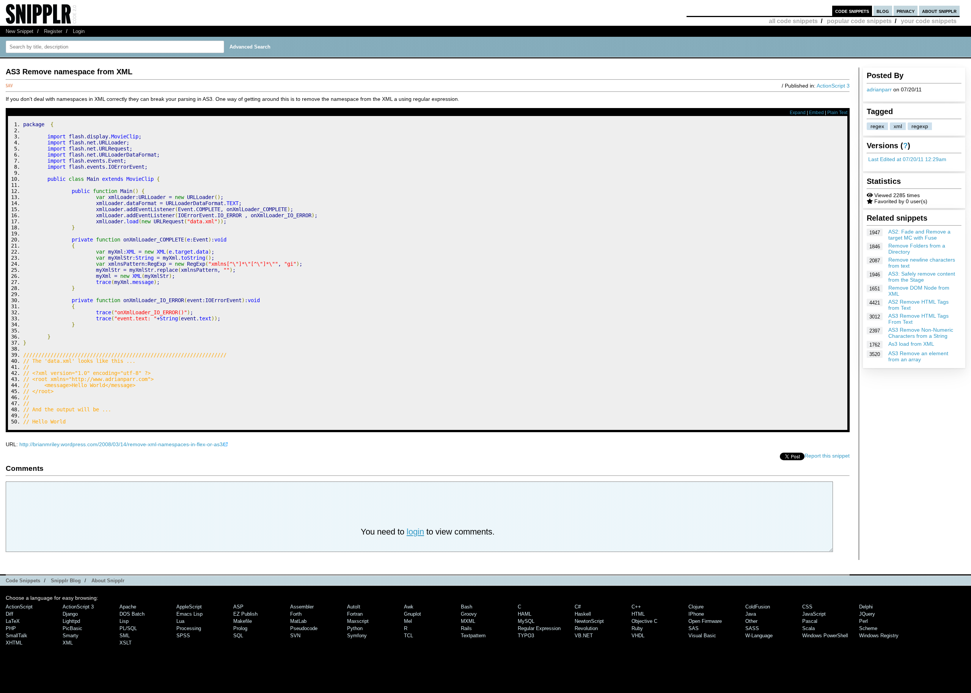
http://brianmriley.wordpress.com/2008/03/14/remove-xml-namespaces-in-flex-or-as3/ (121, 444)
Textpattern (473, 635)
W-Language (759, 635)
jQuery (867, 614)
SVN (295, 635)
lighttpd (71, 621)
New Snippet (19, 31)
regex (877, 126)
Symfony (357, 635)
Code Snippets (23, 580)
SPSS (183, 635)
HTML (638, 614)
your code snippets (929, 21)
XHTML (14, 643)
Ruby (637, 628)
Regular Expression (539, 628)
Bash (466, 607)
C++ (636, 607)
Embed (816, 112)
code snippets (852, 11)
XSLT (125, 643)
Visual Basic (702, 635)
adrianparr (879, 89)
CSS (807, 607)
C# (578, 607)
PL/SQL (128, 628)
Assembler (302, 607)
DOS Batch (132, 614)
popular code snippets (859, 21)
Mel (408, 621)
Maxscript (358, 621)
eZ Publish (245, 614)
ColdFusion (757, 607)
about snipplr (939, 11)
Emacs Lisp (189, 614)
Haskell (583, 614)
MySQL (526, 621)
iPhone (696, 614)
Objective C (644, 621)
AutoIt (353, 607)
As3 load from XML (911, 344)
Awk (408, 607)
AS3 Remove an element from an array (918, 356)
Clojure (696, 607)
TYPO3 (526, 635)
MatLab (298, 621)
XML (68, 643)
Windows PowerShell (825, 635)
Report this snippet (827, 456)
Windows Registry (879, 635)
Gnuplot (412, 614)
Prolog (240, 628)
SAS (693, 628)
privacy (905, 11)
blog (883, 11)
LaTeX (13, 621)
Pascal (809, 621)
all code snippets (793, 21)
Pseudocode (303, 628)
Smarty (71, 635)
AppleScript (189, 607)
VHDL (638, 635)
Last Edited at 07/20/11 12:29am (907, 159)
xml (898, 126)
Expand (798, 112)
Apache (127, 607)
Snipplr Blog (66, 580)
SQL (238, 635)
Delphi (866, 607)
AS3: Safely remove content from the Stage (921, 277)
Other (751, 621)
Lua (180, 621)
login (415, 531)
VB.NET (584, 635)
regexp (919, 126)
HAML (524, 614)
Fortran (355, 614)
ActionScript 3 (833, 86)
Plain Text (837, 112)
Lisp (124, 621)
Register (53, 31)
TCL (408, 635)
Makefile (242, 621)
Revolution (586, 628)
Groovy (469, 614)
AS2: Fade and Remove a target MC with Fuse (919, 235)
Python (355, 628)
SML (124, 635)
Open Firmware (705, 621)
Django (70, 614)
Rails (466, 628)
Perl (863, 621)
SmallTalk (16, 635)
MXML (468, 621)
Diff (9, 614)
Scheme (868, 628)
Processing (188, 628)
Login (79, 31)
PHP (11, 628)
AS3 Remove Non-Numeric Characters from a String (920, 333)
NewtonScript (589, 621)
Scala (808, 628)
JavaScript (814, 614)
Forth (296, 614)
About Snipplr (107, 580)
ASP (238, 607)
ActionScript (19, 607)
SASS (752, 628)
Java (750, 614)
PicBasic (72, 628)
